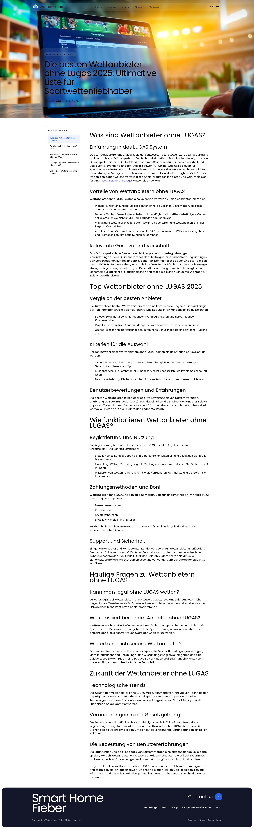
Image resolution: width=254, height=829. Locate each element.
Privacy (202, 820)
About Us (192, 820)
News (165, 807)
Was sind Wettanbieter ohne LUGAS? (62, 139)
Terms (211, 820)
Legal (218, 820)
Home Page (150, 807)
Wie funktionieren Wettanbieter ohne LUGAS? (63, 155)
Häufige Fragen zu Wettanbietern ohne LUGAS (64, 164)
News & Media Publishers (60, 54)
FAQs (175, 807)
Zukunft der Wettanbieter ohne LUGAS (63, 172)
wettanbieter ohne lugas (117, 180)
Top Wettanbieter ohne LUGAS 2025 (63, 147)
